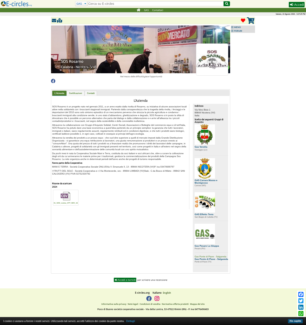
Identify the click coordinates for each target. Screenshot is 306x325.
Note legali (133, 304)
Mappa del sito (197, 304)
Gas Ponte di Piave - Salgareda (210, 256)
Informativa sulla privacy (113, 304)
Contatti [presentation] (91, 93)
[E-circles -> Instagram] (156, 299)
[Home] (138, 10)
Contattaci (157, 10)
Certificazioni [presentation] (75, 93)
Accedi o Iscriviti (126, 279)
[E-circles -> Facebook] (149, 299)
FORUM (238, 30)
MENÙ (237, 27)
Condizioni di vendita (150, 304)
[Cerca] (227, 3)
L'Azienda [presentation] (59, 93)
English (167, 292)
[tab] (59, 93)
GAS (146, 10)
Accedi (298, 4)
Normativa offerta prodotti (175, 304)
